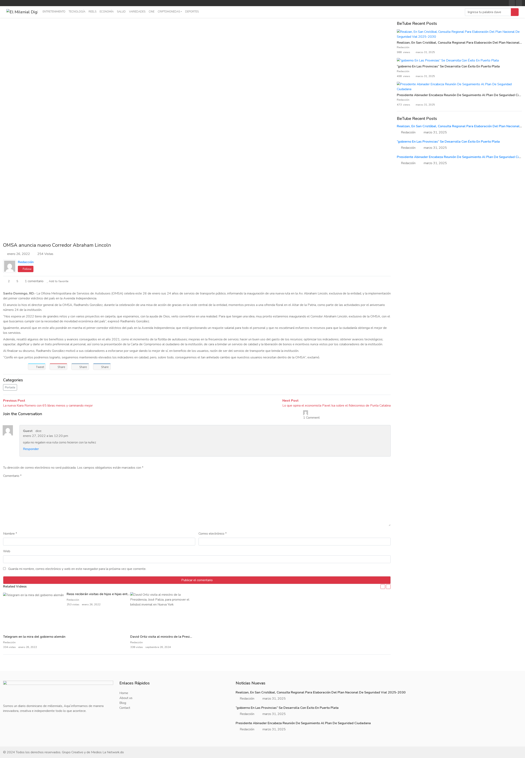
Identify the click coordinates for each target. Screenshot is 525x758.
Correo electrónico (213, 533)
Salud (121, 12)
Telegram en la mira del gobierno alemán (34, 636)
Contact (124, 708)
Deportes (192, 12)
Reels (92, 12)
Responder (31, 449)
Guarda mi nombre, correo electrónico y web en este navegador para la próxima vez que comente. (77, 569)
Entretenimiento (54, 12)
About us (125, 698)
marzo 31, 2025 (435, 132)
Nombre (10, 533)
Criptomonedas (169, 12)
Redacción (26, 262)
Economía (107, 12)
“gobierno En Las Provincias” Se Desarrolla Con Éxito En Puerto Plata (448, 66)
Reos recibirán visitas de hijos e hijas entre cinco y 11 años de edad (117, 594)
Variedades (137, 12)
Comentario (12, 476)
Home (123, 693)
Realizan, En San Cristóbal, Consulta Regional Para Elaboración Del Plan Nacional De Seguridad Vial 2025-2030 (321, 692)
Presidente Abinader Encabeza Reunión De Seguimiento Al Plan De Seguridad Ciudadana (303, 723)
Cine (151, 12)
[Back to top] (12, 734)
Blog (122, 703)
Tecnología (77, 12)
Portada (10, 387)
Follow (27, 269)
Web (6, 551)
